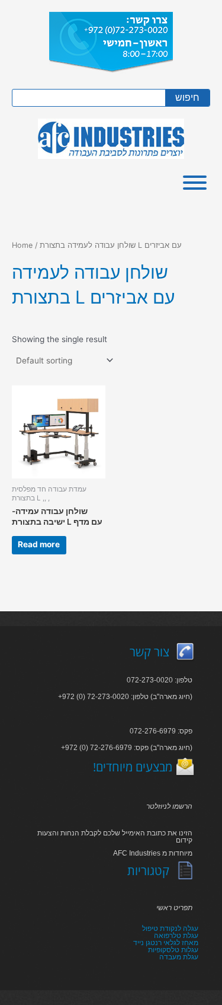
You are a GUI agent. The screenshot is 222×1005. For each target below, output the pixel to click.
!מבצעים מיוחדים (132, 767)
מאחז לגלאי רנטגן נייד (165, 943)
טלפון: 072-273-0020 (159, 680)
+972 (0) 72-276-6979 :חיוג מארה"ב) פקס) (126, 748)
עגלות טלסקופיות (173, 950)
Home (22, 245)
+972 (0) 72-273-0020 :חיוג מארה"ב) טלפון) (125, 697)
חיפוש (187, 97)
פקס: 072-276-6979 (161, 731)
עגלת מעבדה (178, 957)
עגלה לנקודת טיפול (170, 928)
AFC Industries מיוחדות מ (152, 853)
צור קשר (149, 652)
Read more (39, 544)
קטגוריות (148, 871)
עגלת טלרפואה (176, 935)
